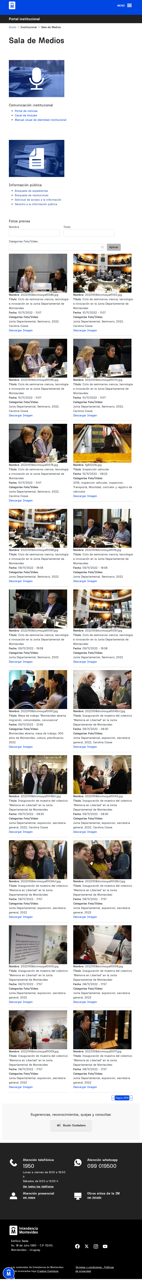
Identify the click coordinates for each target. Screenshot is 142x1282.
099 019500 (101, 1166)
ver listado (94, 1197)
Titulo (66, 227)
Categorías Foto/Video (23, 241)
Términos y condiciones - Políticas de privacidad (94, 1269)
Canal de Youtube (26, 115)
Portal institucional (24, 19)
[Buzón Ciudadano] (71, 1125)
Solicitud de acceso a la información (38, 199)
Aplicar (113, 247)
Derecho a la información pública (36, 204)
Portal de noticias (26, 111)
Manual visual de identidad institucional (40, 120)
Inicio (12, 27)
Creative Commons (47, 1271)
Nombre (14, 227)
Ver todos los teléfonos (38, 1186)
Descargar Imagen (21, 330)
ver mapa (29, 1197)
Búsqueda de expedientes (31, 191)
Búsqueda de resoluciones (31, 195)
